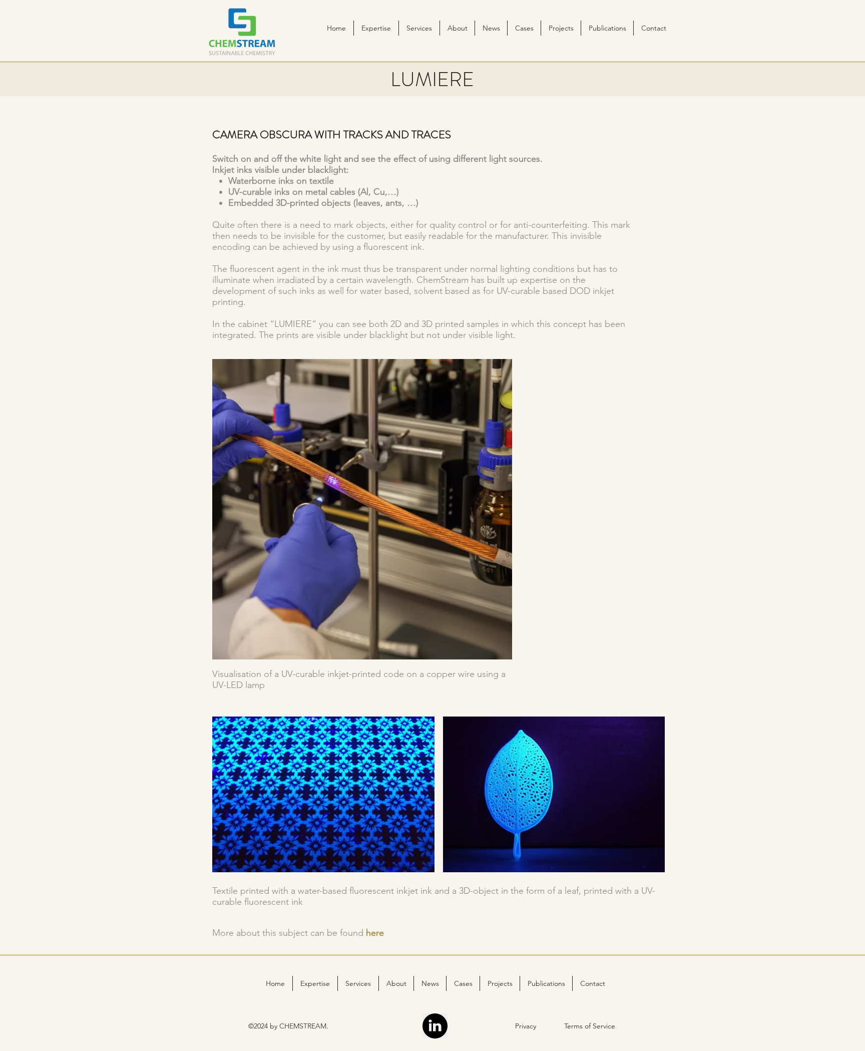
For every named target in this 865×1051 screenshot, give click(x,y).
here (375, 932)
